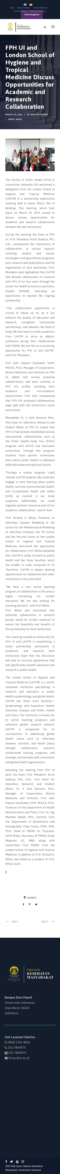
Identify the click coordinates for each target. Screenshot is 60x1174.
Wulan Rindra (39, 114)
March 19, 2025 (13, 114)
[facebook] (6, 1161)
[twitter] (11, 1161)
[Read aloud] (5, 872)
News (19, 119)
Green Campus (23, 8)
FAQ (12, 8)
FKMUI (11, 119)
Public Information (38, 11)
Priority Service (20, 11)
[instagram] (23, 1161)
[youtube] (17, 1161)
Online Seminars (40, 8)
